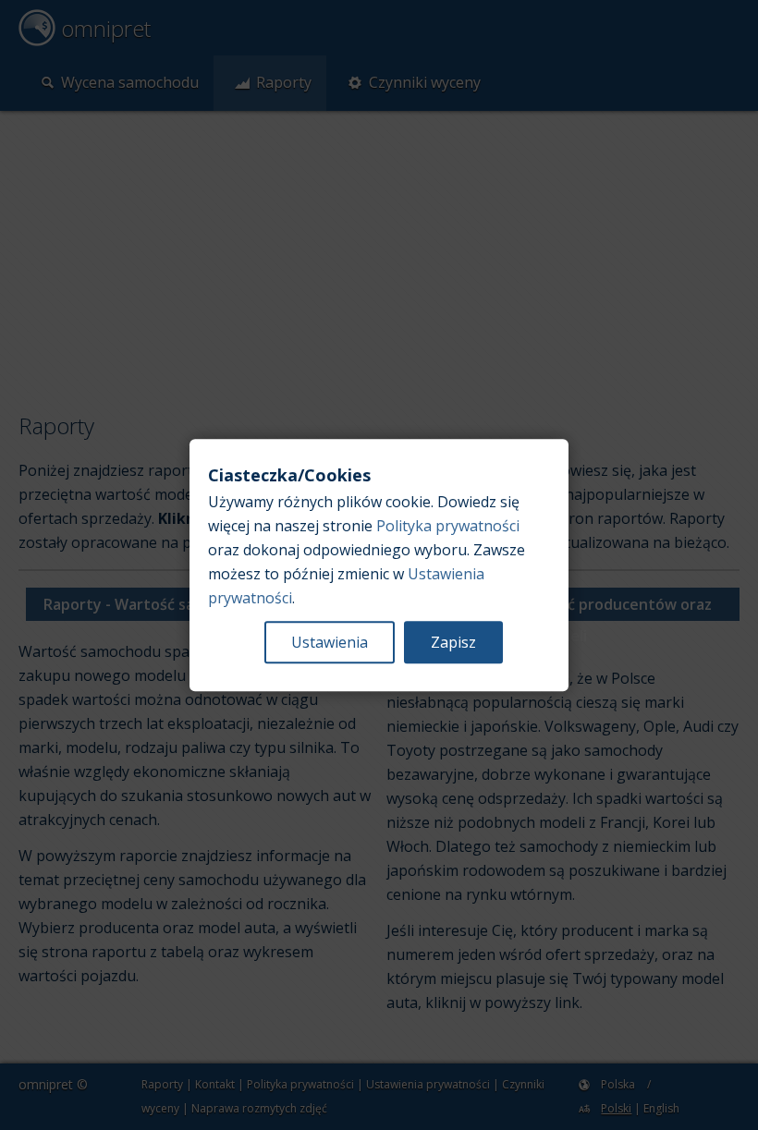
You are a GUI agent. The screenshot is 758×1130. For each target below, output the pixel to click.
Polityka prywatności (448, 526)
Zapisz (453, 642)
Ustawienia (329, 642)
